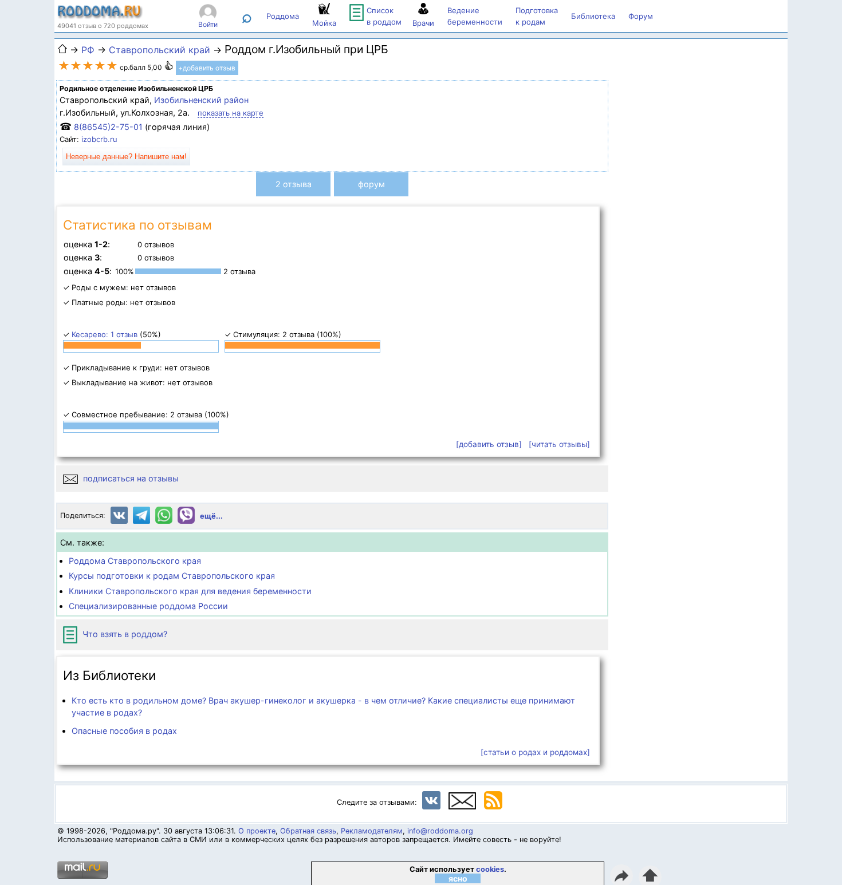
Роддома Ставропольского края (135, 561)
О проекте (257, 831)
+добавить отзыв (206, 68)
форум (371, 184)
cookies (490, 869)
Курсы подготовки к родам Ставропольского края (172, 575)
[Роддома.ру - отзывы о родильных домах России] (100, 16)
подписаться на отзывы (130, 478)
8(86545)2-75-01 (108, 127)
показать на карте (230, 112)
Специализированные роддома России (148, 606)
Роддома (282, 16)
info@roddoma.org (440, 831)
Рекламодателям (372, 831)
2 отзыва (294, 184)
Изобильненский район (201, 100)
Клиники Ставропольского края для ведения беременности (190, 591)
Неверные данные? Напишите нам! (126, 156)
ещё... (211, 516)
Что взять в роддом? (123, 634)
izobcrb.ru (99, 139)
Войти (208, 24)
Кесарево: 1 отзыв (104, 334)
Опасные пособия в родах (124, 731)
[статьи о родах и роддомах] (535, 752)
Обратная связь (308, 831)
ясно (457, 878)
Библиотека (593, 16)
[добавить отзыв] (489, 444)
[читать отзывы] (559, 444)
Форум (640, 16)
